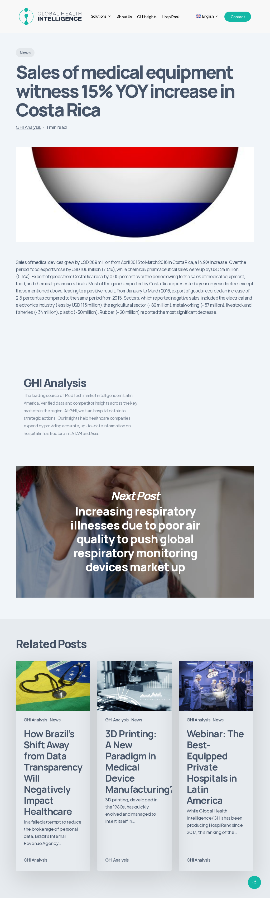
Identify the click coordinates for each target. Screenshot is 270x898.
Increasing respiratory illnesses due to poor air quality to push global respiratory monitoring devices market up (135, 532)
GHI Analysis (28, 127)
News (25, 52)
